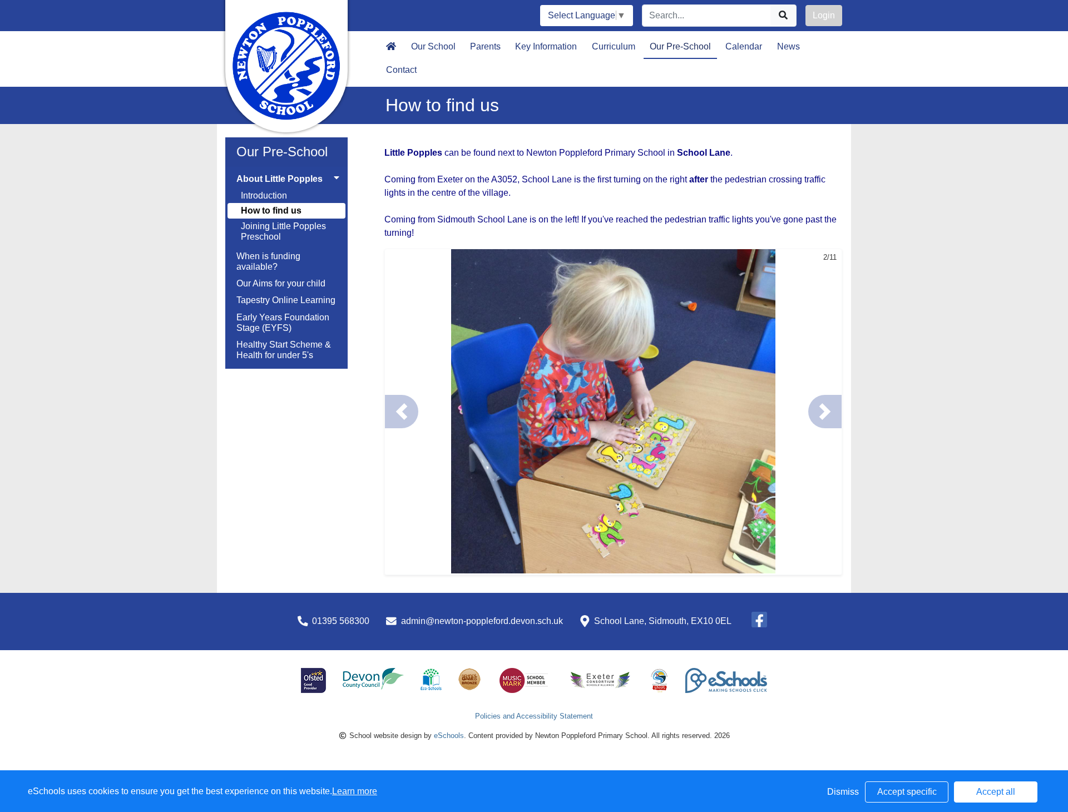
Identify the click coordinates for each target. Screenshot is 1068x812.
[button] (401, 411)
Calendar (743, 46)
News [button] (788, 46)
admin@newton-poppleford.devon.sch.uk (482, 621)
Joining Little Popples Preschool (283, 231)
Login (824, 15)
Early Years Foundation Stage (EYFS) (282, 323)
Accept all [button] (995, 791)
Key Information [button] (546, 46)
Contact (401, 70)
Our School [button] (433, 46)
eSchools (449, 735)
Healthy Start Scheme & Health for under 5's (283, 350)
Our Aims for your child (280, 283)
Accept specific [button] (907, 791)
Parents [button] (485, 46)
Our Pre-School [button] (680, 46)
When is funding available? (268, 261)
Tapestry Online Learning (285, 300)
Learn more (354, 791)
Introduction (264, 195)
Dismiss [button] (843, 791)
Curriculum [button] (613, 46)
